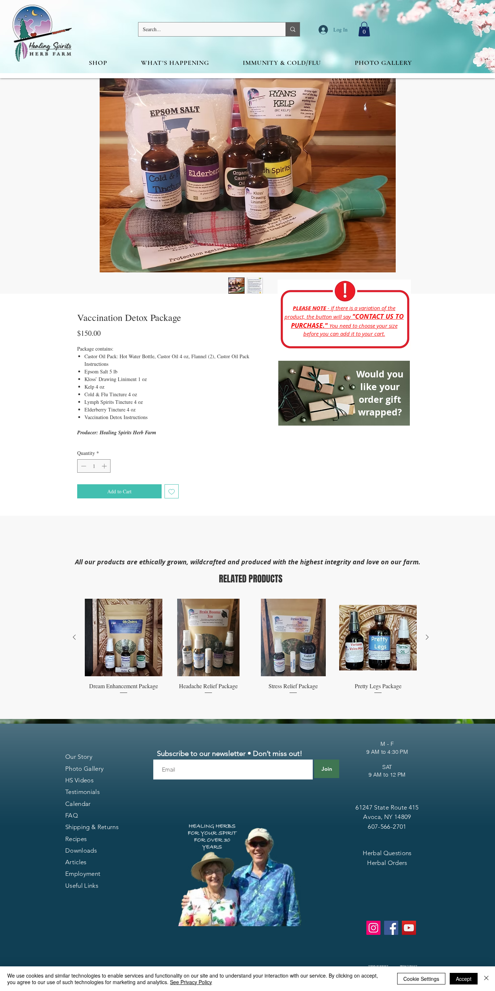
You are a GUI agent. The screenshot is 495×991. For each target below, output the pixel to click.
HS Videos (79, 780)
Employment (82, 873)
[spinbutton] (93, 466)
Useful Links (81, 885)
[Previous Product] (74, 637)
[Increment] (104, 466)
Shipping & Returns (91, 827)
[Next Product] (427, 637)
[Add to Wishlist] (172, 491)
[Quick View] (123, 637)
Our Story (78, 756)
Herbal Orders (387, 862)
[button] (364, 29)
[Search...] (293, 29)
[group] (251, 646)
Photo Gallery (84, 768)
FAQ (71, 815)
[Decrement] (82, 466)
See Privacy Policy (191, 982)
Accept (463, 978)
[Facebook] (391, 928)
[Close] (486, 978)
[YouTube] (409, 928)
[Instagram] (373, 928)
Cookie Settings (421, 978)
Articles (76, 862)
